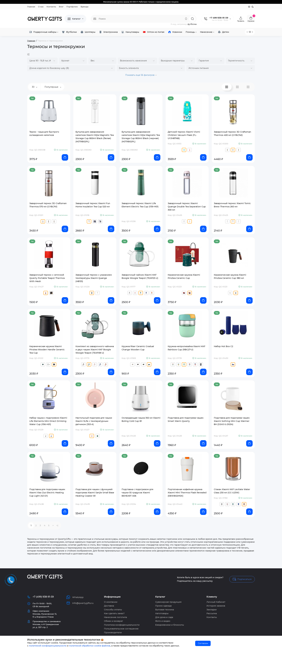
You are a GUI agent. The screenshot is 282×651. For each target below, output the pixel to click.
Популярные (52, 87)
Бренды (84, 6)
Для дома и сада (164, 617)
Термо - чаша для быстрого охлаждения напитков (44, 133)
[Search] (186, 19)
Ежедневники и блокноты (169, 625)
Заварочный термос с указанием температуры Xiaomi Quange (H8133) (93, 278)
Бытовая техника (164, 609)
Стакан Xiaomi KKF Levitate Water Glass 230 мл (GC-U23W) (232, 491)
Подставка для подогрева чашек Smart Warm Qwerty (185, 419)
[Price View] (248, 86)
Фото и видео (162, 621)
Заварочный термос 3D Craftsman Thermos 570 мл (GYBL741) (48, 205)
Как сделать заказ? (114, 613)
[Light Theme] (249, 6)
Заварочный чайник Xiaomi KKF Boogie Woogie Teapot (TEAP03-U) (140, 276)
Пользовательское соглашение (121, 628)
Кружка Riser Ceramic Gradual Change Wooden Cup (138, 348)
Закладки (212, 609)
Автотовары (161, 613)
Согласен (203, 643)
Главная (31, 6)
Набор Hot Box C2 (223, 346)
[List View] (237, 86)
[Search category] (95, 19)
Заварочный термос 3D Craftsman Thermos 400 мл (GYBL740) (232, 133)
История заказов (216, 605)
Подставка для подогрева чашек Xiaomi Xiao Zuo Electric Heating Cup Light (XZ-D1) (47, 492)
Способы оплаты (113, 609)
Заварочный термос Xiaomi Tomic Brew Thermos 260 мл (232, 205)
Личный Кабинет (216, 602)
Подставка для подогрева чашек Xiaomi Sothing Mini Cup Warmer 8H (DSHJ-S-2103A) (232, 421)
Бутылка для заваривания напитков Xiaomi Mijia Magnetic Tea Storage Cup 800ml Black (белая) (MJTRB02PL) (94, 137)
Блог (61, 6)
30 (33, 87)
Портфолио (72, 6)
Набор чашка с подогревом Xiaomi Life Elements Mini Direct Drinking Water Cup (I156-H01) (48, 421)
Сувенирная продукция (168, 602)
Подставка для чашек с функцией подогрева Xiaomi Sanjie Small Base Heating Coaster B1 (94, 492)
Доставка (109, 605)
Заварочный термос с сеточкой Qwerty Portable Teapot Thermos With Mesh (47, 278)
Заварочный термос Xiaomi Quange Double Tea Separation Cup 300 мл (187, 206)
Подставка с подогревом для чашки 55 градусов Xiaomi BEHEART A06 (137, 492)
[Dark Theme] (252, 6)
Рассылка (212, 613)
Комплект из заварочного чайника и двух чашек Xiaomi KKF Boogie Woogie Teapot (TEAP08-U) (94, 349)
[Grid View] (227, 86)
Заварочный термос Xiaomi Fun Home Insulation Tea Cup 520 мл (92, 205)
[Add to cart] (65, 157)
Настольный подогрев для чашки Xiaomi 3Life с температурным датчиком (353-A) (93, 421)
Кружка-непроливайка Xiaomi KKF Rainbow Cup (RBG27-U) (186, 348)
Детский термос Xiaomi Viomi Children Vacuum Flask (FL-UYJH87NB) (184, 135)
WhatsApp (78, 597)
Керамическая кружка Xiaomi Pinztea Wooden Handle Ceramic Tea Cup (47, 349)
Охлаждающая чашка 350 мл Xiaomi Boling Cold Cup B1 (141, 419)
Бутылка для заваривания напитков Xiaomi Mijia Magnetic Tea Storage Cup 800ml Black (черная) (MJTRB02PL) (141, 137)
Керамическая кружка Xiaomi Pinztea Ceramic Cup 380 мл (230, 276)
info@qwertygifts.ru (82, 603)
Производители (113, 632)
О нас (41, 6)
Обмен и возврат (113, 621)
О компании (110, 602)
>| (57, 525)
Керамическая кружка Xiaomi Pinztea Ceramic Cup (184, 276)
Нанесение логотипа (115, 617)
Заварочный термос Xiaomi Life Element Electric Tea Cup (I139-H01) (140, 205)
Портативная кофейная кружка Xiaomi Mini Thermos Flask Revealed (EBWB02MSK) (187, 492)
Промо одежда (163, 605)
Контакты (51, 6)
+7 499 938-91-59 (218, 17)
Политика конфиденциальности (122, 625)
